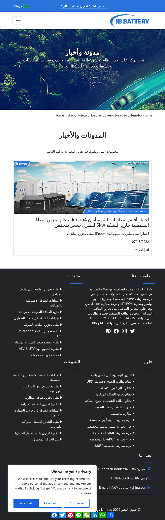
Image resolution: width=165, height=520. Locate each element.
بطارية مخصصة (121, 413)
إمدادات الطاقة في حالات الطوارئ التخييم (38, 412)
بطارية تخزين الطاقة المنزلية (40, 404)
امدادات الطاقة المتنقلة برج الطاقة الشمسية (37, 377)
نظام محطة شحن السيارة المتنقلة (36, 342)
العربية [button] (20, 6)
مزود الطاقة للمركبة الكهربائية (39, 312)
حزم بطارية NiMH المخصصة (112, 433)
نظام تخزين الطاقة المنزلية (41, 324)
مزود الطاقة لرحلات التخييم (113, 407)
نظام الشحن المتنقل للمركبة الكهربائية (42, 424)
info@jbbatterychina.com (128, 487)
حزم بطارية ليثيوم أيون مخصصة (110, 420)
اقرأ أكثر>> (141, 249)
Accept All (26, 503)
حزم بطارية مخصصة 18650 (113, 445)
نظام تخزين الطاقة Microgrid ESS (40, 333)
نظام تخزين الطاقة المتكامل (113, 394)
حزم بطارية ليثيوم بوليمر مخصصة (109, 426)
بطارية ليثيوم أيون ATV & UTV (39, 348)
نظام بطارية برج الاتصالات (114, 388)
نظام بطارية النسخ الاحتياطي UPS (109, 381)
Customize (77, 503)
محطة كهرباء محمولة (45, 355)
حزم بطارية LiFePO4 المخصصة (110, 439)
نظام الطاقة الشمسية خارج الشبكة (108, 400)
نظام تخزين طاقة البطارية (42, 397)
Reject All (50, 503)
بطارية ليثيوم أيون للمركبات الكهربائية (42, 388)
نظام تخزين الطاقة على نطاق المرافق (41, 291)
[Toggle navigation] (18, 20)
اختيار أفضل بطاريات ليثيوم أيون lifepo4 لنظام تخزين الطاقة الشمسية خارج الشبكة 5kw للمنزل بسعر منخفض (91, 222)
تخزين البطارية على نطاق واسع (111, 375)
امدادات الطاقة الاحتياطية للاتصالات (43, 303)
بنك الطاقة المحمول (46, 439)
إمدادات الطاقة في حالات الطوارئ (36, 318)
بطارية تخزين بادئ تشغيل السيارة (37, 433)
